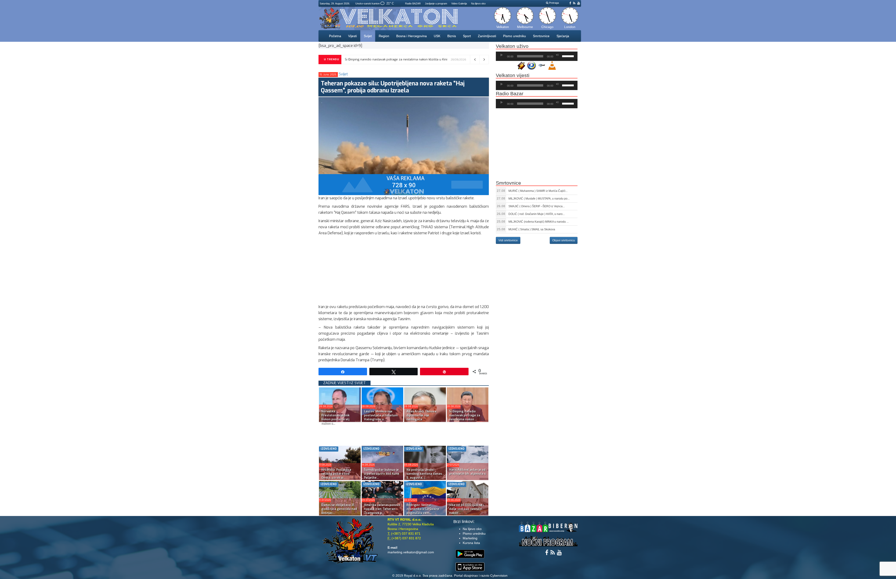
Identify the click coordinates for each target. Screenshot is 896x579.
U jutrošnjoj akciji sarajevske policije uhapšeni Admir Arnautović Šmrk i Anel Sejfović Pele (409, 59)
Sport (467, 36)
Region (384, 36)
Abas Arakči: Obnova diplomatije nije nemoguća (421, 415)
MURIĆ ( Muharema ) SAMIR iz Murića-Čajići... (537, 191)
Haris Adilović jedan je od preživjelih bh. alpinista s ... (467, 474)
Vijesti (352, 36)
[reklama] (403, 184)
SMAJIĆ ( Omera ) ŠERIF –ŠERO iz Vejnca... (536, 206)
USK (437, 36)
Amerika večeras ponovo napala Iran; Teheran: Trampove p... (382, 509)
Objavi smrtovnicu (563, 240)
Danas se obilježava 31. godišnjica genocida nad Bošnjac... (339, 509)
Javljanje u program (436, 3)
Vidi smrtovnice (508, 240)
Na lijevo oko (478, 3)
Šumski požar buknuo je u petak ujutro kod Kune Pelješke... (381, 474)
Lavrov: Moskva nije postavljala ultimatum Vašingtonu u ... (381, 415)
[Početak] (501, 55)
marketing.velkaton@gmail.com (411, 552)
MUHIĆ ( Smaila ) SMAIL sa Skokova (531, 229)
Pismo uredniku (514, 36)
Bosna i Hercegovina (411, 36)
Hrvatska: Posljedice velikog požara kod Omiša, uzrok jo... (336, 474)
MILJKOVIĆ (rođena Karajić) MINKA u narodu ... (538, 221)
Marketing (470, 538)
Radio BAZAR (413, 3)
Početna (335, 36)
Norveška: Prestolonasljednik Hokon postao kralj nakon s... (335, 417)
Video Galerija (459, 3)
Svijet (368, 36)
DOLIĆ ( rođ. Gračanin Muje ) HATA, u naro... (536, 214)
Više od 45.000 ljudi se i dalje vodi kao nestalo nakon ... (466, 509)
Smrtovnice (541, 36)
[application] (537, 56)
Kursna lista (471, 543)
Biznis (451, 36)
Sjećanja (562, 36)
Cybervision (499, 575)
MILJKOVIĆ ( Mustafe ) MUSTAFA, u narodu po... (539, 198)
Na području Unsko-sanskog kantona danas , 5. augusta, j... (424, 474)
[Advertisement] (403, 271)
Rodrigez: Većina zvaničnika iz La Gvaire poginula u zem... (422, 509)
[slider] (568, 56)
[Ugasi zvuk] (557, 55)
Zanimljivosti (487, 36)
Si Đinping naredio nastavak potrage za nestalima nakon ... (464, 415)
